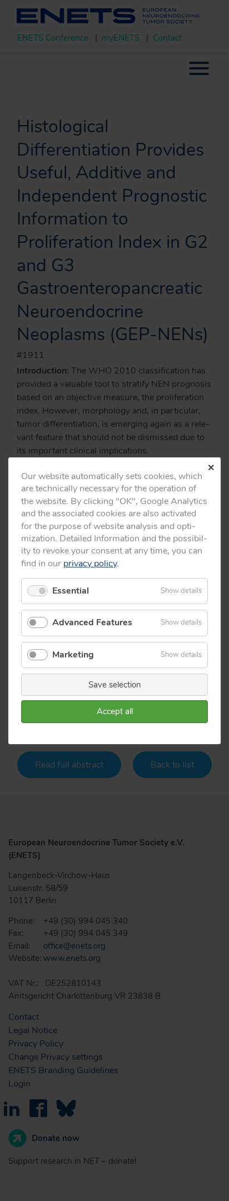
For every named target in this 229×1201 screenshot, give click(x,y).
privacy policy (90, 563)
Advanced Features (92, 622)
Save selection (114, 684)
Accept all (115, 711)
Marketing (73, 654)
